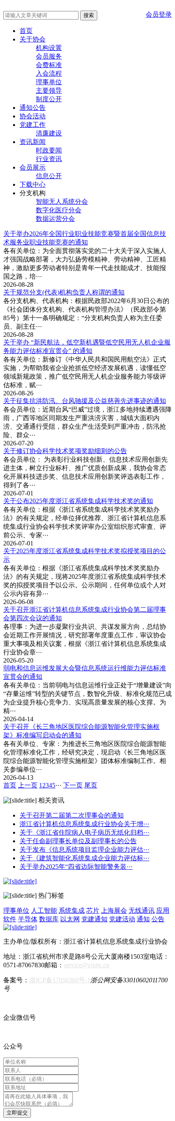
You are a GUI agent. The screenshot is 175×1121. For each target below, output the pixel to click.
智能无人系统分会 (62, 201)
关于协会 (33, 39)
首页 (26, 30)
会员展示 (33, 167)
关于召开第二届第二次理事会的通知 (72, 815)
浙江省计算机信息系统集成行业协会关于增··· (84, 823)
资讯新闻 (33, 141)
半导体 (27, 919)
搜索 (88, 15)
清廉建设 (49, 133)
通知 (143, 919)
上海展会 (114, 910)
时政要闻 (49, 150)
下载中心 (33, 184)
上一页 (27, 785)
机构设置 (49, 47)
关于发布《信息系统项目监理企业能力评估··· (84, 849)
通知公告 (33, 107)
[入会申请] (20, 881)
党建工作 (33, 124)
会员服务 (49, 56)
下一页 (73, 785)
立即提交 (17, 1113)
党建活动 (122, 919)
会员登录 (159, 14)
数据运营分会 (55, 218)
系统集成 (72, 910)
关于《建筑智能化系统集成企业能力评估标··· (84, 858)
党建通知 (94, 919)
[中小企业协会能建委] (20, 927)
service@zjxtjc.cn (86, 965)
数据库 (49, 919)
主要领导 (49, 90)
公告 (157, 919)
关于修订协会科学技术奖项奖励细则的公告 (65, 450)
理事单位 (49, 82)
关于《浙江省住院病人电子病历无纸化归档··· (84, 832)
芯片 (92, 910)
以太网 (70, 919)
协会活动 (33, 116)
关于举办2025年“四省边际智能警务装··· (76, 866)
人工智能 (44, 910)
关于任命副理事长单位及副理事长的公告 (78, 840)
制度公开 (49, 99)
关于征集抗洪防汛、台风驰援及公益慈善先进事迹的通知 (84, 400)
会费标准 (49, 64)
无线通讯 (142, 910)
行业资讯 (49, 158)
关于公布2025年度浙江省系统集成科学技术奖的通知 (78, 500)
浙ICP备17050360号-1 (59, 980)
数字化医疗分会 (58, 210)
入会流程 (49, 73)
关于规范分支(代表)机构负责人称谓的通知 (64, 292)
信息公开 (49, 175)
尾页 (90, 785)
